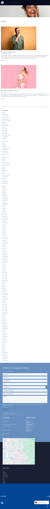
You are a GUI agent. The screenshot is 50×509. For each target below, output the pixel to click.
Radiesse (3, 168)
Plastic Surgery (4, 165)
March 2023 (4, 251)
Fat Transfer (4, 138)
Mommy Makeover (5, 152)
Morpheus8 (4, 154)
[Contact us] (48, 496)
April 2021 (3, 286)
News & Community (5, 162)
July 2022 (3, 264)
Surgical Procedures (5, 175)
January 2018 (4, 334)
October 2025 (4, 201)
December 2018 (5, 326)
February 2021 (4, 289)
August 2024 (4, 224)
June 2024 (4, 227)
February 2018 (4, 333)
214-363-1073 (7, 430)
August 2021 (4, 281)
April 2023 (4, 249)
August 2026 (4, 189)
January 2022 (4, 273)
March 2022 (4, 270)
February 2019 (4, 323)
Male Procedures (5, 149)
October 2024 (4, 221)
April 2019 (3, 320)
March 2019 (4, 321)
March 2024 (4, 232)
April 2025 (4, 211)
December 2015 (5, 358)
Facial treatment (5, 136)
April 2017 (3, 349)
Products (3, 167)
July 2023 (3, 245)
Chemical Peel (4, 128)
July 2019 (3, 315)
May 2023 (3, 248)
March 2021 (4, 288)
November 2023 (5, 238)
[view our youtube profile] (5, 496)
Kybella (3, 143)
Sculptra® (4, 172)
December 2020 (5, 293)
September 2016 (5, 357)
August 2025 (4, 205)
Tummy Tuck (3, 91)
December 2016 (5, 352)
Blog (3, 478)
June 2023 (4, 246)
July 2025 (3, 206)
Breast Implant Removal (6, 120)
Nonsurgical (5, 473)
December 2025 (5, 198)
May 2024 (4, 229)
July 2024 (3, 225)
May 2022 (3, 267)
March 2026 (4, 193)
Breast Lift (4, 122)
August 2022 (4, 262)
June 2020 (4, 302)
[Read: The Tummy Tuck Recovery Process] (18, 76)
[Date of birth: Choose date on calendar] (46, 387)
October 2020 (4, 296)
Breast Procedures (5, 124)
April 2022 (4, 269)
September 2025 (5, 203)
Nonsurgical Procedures (6, 164)
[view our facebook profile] (1, 496)
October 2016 (4, 355)
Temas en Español (5, 176)
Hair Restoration (5, 141)
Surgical (4, 472)
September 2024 (5, 222)
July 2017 (3, 344)
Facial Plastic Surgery (6, 135)
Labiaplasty (4, 144)
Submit (5, 409)
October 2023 (4, 240)
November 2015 (5, 360)
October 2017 (4, 339)
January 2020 (4, 307)
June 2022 (4, 265)
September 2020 (5, 297)
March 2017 (4, 350)
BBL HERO (4, 112)
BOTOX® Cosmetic (5, 116)
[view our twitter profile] (2, 496)
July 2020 (3, 301)
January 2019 (4, 325)
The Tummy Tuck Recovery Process (10, 90)
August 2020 (4, 299)
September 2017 (5, 341)
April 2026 (4, 192)
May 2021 (3, 285)
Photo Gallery (5, 476)
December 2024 (5, 217)
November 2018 (5, 328)
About (4, 470)
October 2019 (4, 312)
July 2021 (3, 283)
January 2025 (4, 216)
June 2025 (4, 208)
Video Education (5, 183)
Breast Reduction (5, 125)
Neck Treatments (5, 157)
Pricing (4, 481)
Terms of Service (21, 412)
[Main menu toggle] (48, 3)
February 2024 (4, 233)
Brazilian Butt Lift (5, 117)
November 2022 (5, 257)
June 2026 (4, 190)
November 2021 (5, 277)
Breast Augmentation (6, 119)
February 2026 (4, 195)
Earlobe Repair (4, 132)
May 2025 (3, 209)
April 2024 (4, 230)
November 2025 (5, 200)
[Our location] (49, 496)
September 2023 (5, 241)
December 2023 (5, 237)
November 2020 (5, 294)
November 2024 (5, 219)
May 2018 (3, 329)
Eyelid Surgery (4, 133)
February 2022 (4, 272)
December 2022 (5, 256)
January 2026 (4, 197)
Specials (3, 173)
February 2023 (4, 253)
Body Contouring (4, 53)
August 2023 (4, 243)
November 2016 (5, 353)
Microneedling (4, 151)
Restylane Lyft (4, 170)
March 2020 (4, 304)
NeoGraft (3, 159)
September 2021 (5, 280)
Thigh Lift (3, 178)
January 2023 (4, 254)
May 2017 (3, 347)
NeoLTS (3, 160)
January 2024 (4, 235)
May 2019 (3, 318)
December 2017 (5, 336)
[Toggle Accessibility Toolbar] (2, 503)
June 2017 (4, 345)
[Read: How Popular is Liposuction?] (18, 38)
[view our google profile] (3, 496)
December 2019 (5, 309)
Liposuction (10, 53)
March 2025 (4, 213)
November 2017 (5, 337)
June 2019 (4, 317)
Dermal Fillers (4, 130)
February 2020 (4, 305)
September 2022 (5, 261)
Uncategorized (4, 181)
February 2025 (4, 214)
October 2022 (4, 259)
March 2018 (4, 331)
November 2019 (5, 310)
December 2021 (5, 275)
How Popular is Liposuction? (8, 52)
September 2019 (5, 313)
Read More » (3, 60)
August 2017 (4, 342)
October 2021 (4, 278)
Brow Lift (3, 127)
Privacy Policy (5, 407)
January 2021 (4, 291)
